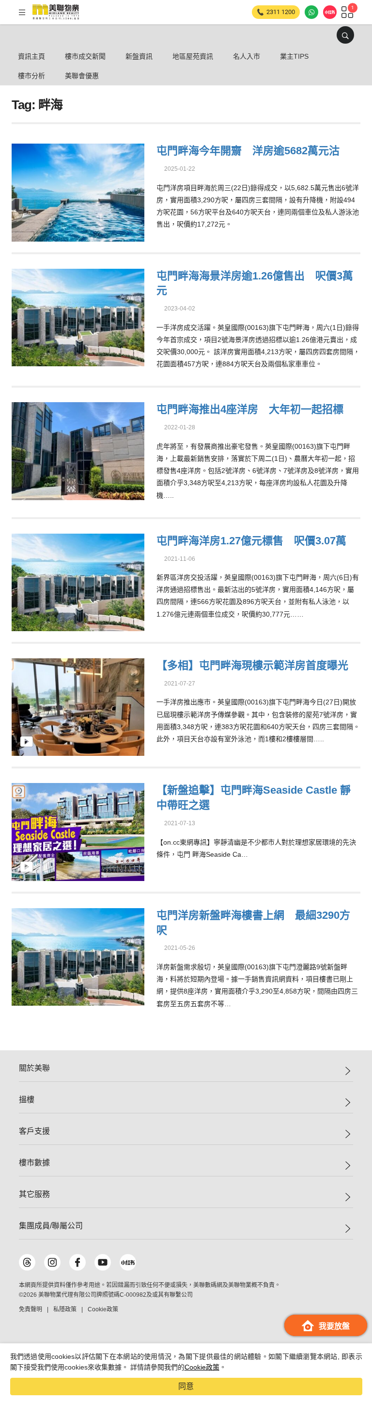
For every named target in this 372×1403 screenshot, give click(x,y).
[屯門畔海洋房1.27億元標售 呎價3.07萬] (78, 581)
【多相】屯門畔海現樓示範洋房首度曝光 (252, 665)
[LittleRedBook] (128, 1262)
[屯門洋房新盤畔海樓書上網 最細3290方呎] (78, 955)
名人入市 (246, 56)
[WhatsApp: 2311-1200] (311, 12)
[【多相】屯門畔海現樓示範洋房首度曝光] (78, 706)
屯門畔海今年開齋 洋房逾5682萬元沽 (248, 151)
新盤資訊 (139, 56)
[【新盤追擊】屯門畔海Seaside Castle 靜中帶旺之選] (78, 831)
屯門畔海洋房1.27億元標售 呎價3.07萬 (251, 541)
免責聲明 (30, 1309)
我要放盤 (334, 1326)
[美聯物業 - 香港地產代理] (55, 12)
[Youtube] (102, 1262)
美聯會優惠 (82, 76)
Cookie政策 (202, 1367)
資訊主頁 (31, 56)
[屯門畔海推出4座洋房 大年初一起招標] (78, 450)
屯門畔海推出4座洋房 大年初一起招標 (249, 409)
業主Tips (294, 56)
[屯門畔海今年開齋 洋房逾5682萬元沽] (78, 191)
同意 (186, 1386)
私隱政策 (65, 1309)
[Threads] (27, 1262)
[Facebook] (77, 1262)
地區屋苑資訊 (192, 56)
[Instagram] (52, 1262)
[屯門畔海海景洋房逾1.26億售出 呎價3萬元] (78, 316)
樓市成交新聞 (85, 56)
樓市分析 (31, 76)
